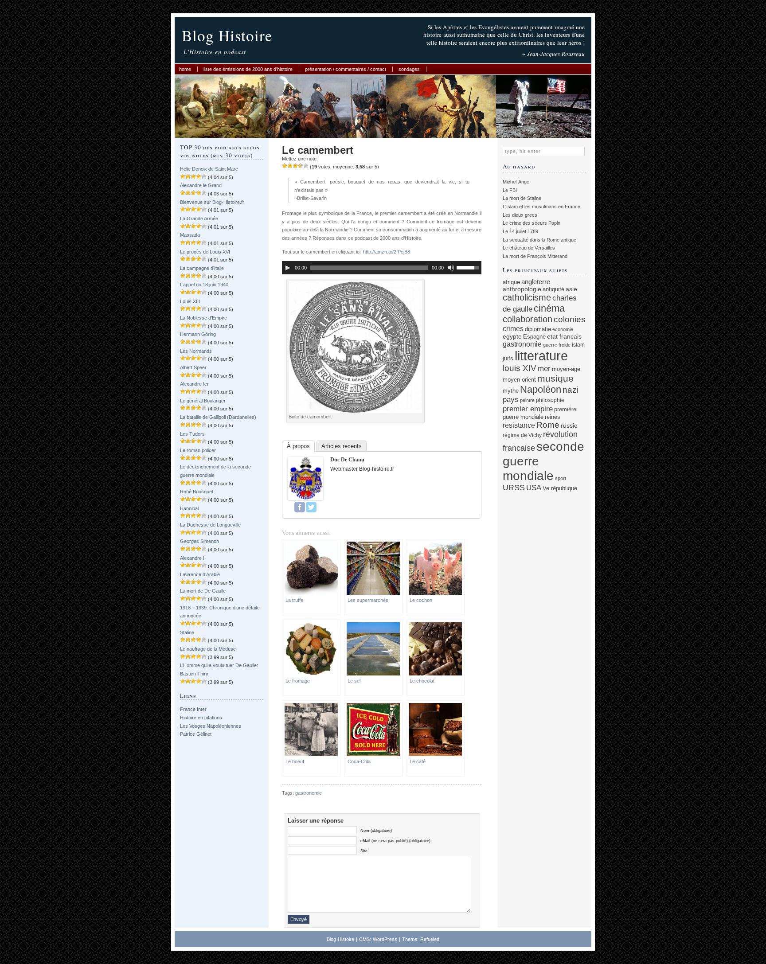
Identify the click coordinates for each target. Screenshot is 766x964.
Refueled (429, 939)
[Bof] (284, 165)
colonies (570, 319)
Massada (190, 235)
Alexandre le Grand (201, 185)
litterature (541, 355)
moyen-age (566, 369)
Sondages (409, 69)
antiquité (553, 289)
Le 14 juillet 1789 (520, 231)
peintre (527, 400)
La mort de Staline (522, 198)
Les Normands (196, 351)
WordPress (385, 939)
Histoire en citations (201, 717)
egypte (512, 336)
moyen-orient (519, 380)
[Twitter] (311, 507)
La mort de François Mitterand (535, 256)
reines (552, 417)
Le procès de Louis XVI (205, 251)
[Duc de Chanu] (305, 498)
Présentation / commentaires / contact (345, 69)
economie (562, 329)
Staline (187, 632)
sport (560, 478)
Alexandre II (193, 558)
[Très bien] (300, 165)
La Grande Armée (199, 218)
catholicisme (527, 297)
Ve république (560, 488)
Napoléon (540, 389)
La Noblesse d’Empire (203, 317)
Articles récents (341, 446)
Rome (547, 424)
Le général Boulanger (203, 400)
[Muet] (450, 267)
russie (569, 425)
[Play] (287, 267)
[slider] (469, 267)
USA (533, 488)
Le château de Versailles (529, 247)
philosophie (550, 400)
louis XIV (519, 368)
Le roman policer (198, 450)
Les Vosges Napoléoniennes (210, 726)
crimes (513, 328)
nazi (570, 389)
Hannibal (189, 508)
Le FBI (510, 190)
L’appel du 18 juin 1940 (204, 284)
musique (555, 378)
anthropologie (522, 289)
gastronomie (308, 793)
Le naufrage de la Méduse (208, 649)
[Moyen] (290, 165)
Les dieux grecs (520, 215)
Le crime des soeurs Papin (531, 223)
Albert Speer (193, 367)
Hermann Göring (198, 334)
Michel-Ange (516, 181)
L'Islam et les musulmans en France (541, 206)
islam (578, 344)
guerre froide (557, 344)
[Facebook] (299, 507)
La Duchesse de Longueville (210, 524)
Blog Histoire (227, 35)
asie (571, 289)
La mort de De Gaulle (203, 590)
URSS (514, 487)
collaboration (527, 319)
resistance (519, 425)
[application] (381, 267)
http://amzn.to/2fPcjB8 (386, 251)
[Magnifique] (306, 165)
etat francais (564, 336)
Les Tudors (192, 434)
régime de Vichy (522, 435)
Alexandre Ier (194, 383)
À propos (298, 446)
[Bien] (295, 165)
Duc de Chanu (347, 460)
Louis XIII (190, 301)
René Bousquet (196, 491)
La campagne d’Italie (202, 268)
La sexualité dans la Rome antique (539, 239)
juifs (508, 358)
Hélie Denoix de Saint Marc (209, 169)
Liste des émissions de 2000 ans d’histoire (248, 69)
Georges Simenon (199, 541)
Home (185, 69)
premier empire (528, 408)
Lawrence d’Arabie (200, 574)
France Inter (193, 709)
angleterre (535, 281)
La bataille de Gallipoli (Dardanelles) (218, 417)
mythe (511, 391)
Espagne (534, 336)
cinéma (549, 308)
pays (511, 399)
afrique (511, 282)
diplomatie (538, 329)
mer (544, 368)
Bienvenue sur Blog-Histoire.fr (212, 202)
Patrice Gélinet (195, 734)
